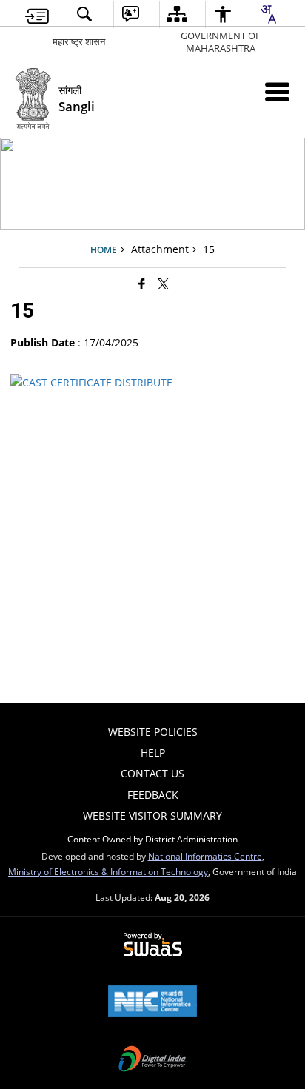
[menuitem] (37, 14)
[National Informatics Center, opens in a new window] (152, 1002)
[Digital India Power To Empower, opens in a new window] (152, 1060)
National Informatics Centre (205, 856)
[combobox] (268, 14)
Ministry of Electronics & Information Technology (108, 871)
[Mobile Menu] (277, 91)
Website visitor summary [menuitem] (152, 815)
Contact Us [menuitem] (152, 773)
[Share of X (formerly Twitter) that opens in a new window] (163, 283)
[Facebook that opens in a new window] (142, 283)
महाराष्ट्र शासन (79, 41)
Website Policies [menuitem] (153, 732)
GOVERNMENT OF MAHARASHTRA (221, 42)
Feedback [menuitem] (152, 795)
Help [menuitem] (153, 752)
